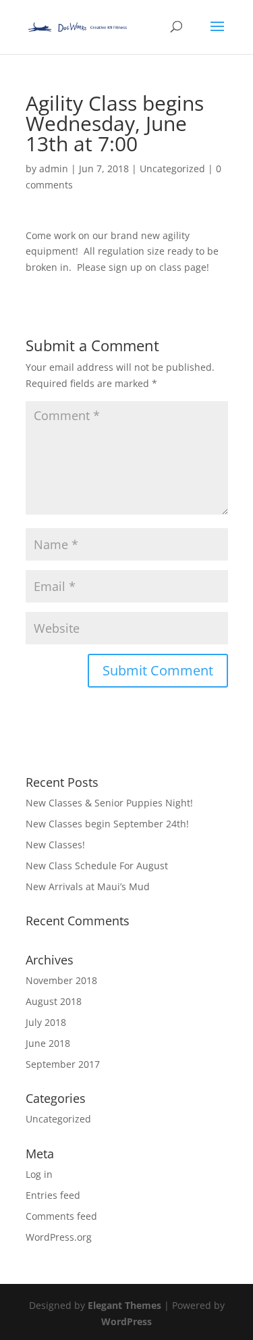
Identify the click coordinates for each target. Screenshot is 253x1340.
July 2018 (46, 1022)
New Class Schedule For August (97, 865)
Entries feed (53, 1195)
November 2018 (61, 980)
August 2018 (54, 1001)
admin (53, 168)
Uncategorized (172, 168)
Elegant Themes (124, 1305)
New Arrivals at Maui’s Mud (88, 886)
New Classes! (55, 844)
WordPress (126, 1321)
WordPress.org (59, 1237)
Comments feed (61, 1216)
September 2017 (63, 1064)
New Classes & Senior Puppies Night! (109, 802)
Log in (39, 1174)
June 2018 (48, 1043)
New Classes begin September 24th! (107, 823)
